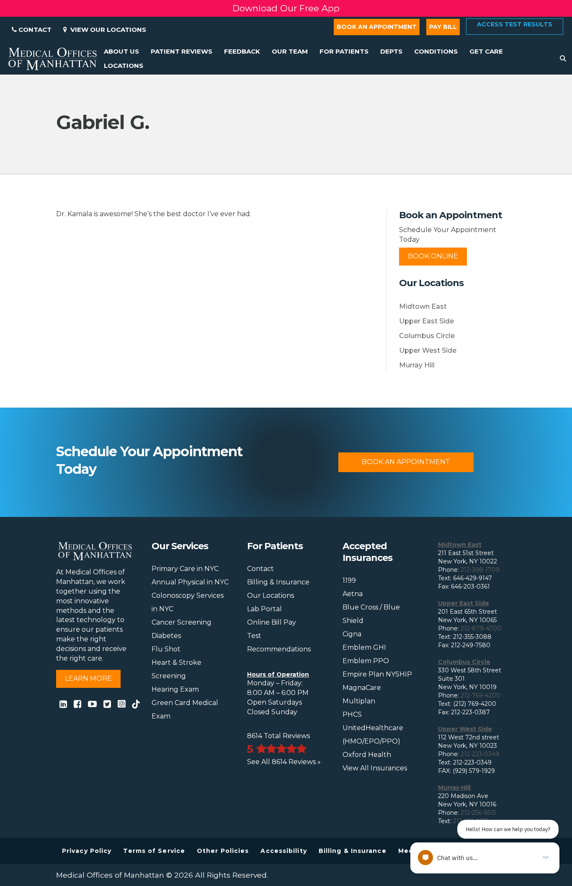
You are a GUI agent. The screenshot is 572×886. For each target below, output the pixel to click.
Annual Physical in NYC (190, 582)
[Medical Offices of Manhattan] (52, 58)
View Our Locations (106, 30)
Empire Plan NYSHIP (377, 674)
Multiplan (359, 701)
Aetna (353, 594)
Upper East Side (426, 321)
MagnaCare (362, 688)
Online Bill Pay (271, 622)
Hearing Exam (175, 689)
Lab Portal (264, 609)
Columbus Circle (427, 336)
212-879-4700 (481, 628)
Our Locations (270, 595)
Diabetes (166, 636)
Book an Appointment (377, 27)
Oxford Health (367, 755)
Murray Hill (417, 365)
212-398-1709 (480, 569)
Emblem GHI (364, 647)
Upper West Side (427, 350)
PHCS (352, 714)
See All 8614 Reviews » (284, 762)
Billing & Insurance (278, 582)
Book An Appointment (406, 462)
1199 (349, 580)
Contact (34, 30)
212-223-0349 (480, 754)
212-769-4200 (480, 695)
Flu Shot (166, 649)
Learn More (88, 678)
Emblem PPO (366, 661)
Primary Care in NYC (185, 569)
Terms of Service (154, 851)
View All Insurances (375, 768)
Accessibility (283, 851)
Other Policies (223, 851)
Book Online (433, 256)
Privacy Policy (86, 851)
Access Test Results (514, 24)
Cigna (352, 634)
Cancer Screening (181, 622)
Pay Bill (443, 27)
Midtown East (423, 306)
